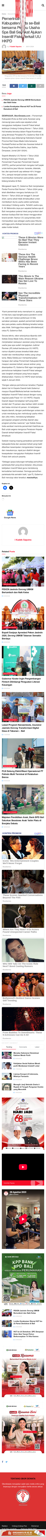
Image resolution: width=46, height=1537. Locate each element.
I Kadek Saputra (23, 539)
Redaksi (5, 1526)
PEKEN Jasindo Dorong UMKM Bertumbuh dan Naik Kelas (22, 101)
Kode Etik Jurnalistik (9, 1529)
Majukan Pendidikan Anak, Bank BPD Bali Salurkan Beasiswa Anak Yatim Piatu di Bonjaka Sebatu (23, 820)
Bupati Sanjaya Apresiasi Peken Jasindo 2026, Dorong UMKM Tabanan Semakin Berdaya (22, 635)
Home (4, 14)
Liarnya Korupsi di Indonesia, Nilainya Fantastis (25, 1075)
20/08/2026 (6, 781)
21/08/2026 (6, 734)
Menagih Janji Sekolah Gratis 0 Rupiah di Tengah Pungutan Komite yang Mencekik (28, 1086)
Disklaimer (35, 1526)
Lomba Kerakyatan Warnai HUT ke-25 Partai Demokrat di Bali (22, 107)
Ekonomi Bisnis (10, 584)
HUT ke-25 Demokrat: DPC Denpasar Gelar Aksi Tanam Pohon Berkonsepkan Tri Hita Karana (28, 1334)
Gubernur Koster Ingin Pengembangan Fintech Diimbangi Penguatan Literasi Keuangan (21, 681)
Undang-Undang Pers (19, 1526)
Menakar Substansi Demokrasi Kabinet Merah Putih (26, 1054)
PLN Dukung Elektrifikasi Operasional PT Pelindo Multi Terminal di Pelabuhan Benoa (22, 774)
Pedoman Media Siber (29, 1529)
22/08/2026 (6, 642)
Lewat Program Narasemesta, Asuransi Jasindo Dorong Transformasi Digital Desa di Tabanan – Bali (21, 727)
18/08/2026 (6, 827)
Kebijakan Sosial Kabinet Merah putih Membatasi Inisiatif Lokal (26, 1064)
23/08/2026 (6, 596)
